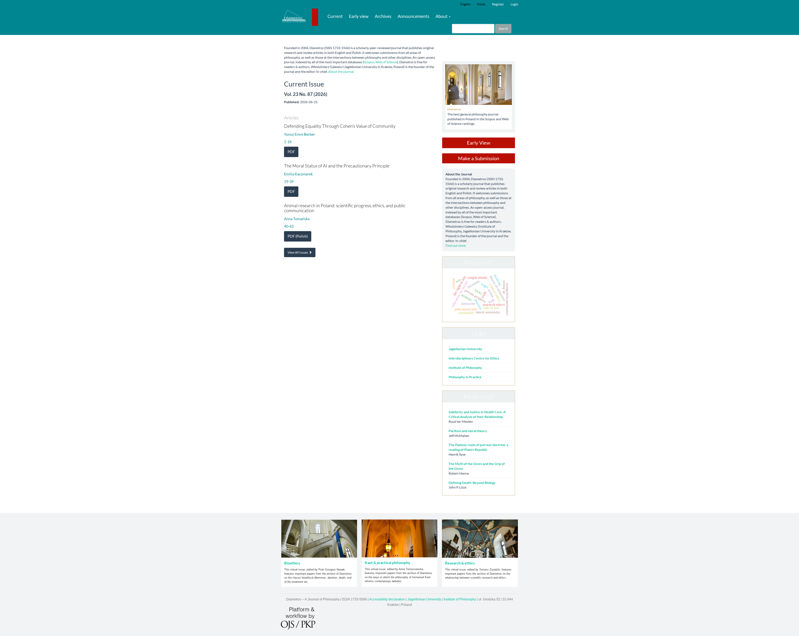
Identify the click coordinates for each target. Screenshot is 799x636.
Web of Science (386, 62)
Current (335, 16)
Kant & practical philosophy (387, 562)
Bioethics (292, 563)
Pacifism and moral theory (468, 431)
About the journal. (341, 71)
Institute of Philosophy (465, 367)
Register (498, 4)
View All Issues (298, 252)
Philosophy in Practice (465, 377)
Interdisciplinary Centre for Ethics (474, 358)
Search (503, 28)
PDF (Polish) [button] (298, 236)
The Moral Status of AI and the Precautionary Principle (336, 166)
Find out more (455, 245)
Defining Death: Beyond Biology (472, 483)
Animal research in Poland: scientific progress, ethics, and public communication (345, 208)
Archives (383, 16)
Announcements (413, 16)
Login (514, 4)
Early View (478, 143)
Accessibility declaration (387, 599)
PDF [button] (291, 151)
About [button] (441, 16)
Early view (358, 16)
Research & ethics (460, 563)
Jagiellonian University (465, 349)
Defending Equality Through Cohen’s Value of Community (340, 126)
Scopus (369, 62)
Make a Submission (478, 158)
